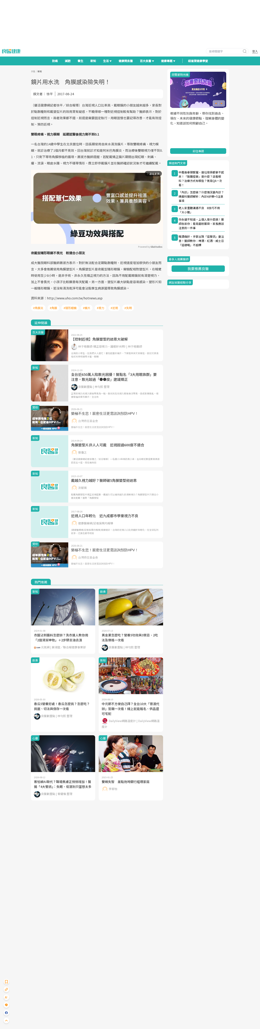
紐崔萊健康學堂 (198, 61)
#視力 (100, 308)
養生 (80, 61)
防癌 (55, 61)
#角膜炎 (38, 308)
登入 (255, 51)
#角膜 (53, 308)
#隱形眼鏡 (70, 308)
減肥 (68, 61)
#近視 (114, 308)
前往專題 (198, 151)
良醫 (33, 71)
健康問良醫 (126, 61)
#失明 (128, 308)
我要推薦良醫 (198, 268)
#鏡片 (86, 308)
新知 (93, 61)
